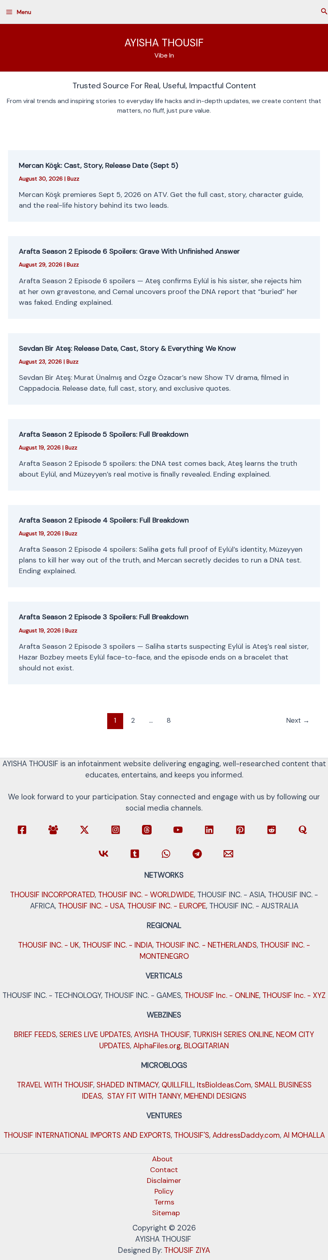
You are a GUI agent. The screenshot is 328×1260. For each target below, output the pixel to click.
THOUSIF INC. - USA (91, 906)
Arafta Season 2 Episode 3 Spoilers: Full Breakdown (103, 617)
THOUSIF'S (191, 1135)
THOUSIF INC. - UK (48, 945)
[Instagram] (116, 830)
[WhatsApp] (166, 854)
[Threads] (147, 830)
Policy (164, 1191)
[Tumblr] (135, 854)
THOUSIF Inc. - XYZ (294, 995)
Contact (164, 1170)
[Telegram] (197, 854)
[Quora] (303, 830)
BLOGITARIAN (206, 1046)
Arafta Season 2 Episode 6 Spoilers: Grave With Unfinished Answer (129, 251)
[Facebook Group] (53, 830)
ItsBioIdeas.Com (224, 1085)
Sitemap (166, 1213)
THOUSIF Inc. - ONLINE (221, 995)
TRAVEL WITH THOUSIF (55, 1085)
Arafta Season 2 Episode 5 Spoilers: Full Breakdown (103, 434)
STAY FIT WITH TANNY (144, 1096)
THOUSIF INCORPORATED (52, 895)
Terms (164, 1202)
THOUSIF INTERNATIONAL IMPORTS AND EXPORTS (87, 1135)
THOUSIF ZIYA (187, 1250)
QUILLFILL (178, 1085)
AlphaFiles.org (157, 1046)
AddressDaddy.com (246, 1135)
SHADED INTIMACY (127, 1085)
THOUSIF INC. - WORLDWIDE (146, 895)
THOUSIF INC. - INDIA (117, 945)
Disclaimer (164, 1180)
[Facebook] (22, 830)
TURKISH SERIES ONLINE (233, 1034)
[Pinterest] (240, 830)
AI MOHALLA (304, 1135)
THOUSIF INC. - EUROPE (166, 906)
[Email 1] (228, 854)
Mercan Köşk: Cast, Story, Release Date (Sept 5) (98, 165)
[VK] (104, 854)
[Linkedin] (209, 830)
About (162, 1159)
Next (298, 720)
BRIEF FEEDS (35, 1034)
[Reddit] (272, 830)
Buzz (73, 178)
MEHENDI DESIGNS (215, 1096)
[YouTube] (178, 830)
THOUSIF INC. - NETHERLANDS (206, 945)
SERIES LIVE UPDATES (95, 1034)
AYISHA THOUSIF (164, 43)
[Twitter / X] (84, 830)
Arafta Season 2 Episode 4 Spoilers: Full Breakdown (104, 520)
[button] (324, 11)
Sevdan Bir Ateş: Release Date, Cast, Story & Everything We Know (127, 348)
